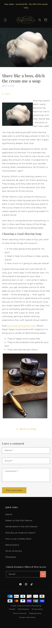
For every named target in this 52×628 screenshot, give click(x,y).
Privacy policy (37, 609)
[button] (5, 20)
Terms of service (13, 551)
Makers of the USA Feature (18, 520)
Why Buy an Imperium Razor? (20, 533)
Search (8, 514)
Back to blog (28, 428)
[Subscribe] (43, 574)
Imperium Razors (24, 606)
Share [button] (7, 94)
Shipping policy (35, 613)
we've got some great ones (21, 325)
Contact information (27, 617)
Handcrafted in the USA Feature (21, 526)
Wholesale (10, 557)
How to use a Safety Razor (18, 539)
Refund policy (12, 545)
